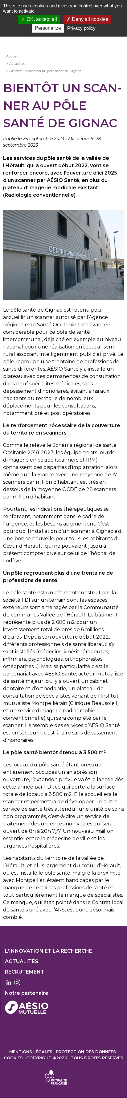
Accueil (12, 56)
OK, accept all (41, 19)
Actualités (17, 63)
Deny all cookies (89, 19)
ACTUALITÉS (21, 961)
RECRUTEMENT (24, 972)
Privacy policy (81, 28)
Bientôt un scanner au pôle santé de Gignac (45, 71)
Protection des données (86, 1051)
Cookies (13, 1057)
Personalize (48, 28)
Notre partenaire (26, 993)
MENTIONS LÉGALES (30, 1051)
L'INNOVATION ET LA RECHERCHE (48, 951)
